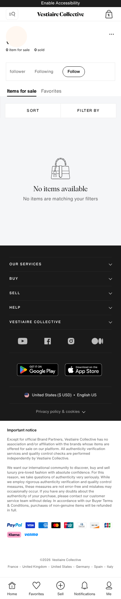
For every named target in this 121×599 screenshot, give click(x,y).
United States (61, 566)
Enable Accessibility (60, 3)
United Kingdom (34, 566)
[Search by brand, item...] (12, 14)
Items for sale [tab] (21, 90)
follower (17, 71)
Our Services (25, 264)
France (13, 566)
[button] (109, 14)
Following (44, 71)
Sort (33, 110)
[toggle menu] (111, 34)
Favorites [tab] (51, 90)
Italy (110, 566)
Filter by (88, 110)
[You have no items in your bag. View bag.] (109, 14)
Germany (83, 566)
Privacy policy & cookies (58, 411)
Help (15, 307)
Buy (13, 278)
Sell (14, 293)
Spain (98, 566)
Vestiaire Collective (35, 322)
